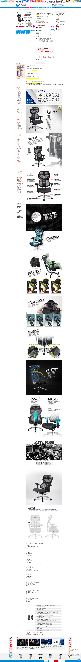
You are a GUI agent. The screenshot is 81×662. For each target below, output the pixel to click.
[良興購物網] (19, 6)
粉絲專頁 (20, 2)
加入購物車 (42, 51)
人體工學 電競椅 (21, 30)
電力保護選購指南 (42, 7)
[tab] (30, 63)
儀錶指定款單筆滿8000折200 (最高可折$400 (59, 7)
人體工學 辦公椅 (32, 30)
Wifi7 (60, 4)
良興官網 (17, 2)
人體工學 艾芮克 (27, 30)
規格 (52, 11)
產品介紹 (49, 11)
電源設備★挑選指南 (48, 7)
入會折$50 (51, 51)
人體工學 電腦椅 (18, 33)
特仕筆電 (56, 4)
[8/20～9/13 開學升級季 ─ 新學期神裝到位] (40, 1)
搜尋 (63, 5)
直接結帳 (47, 51)
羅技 (58, 4)
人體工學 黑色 (28, 33)
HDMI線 (62, 4)
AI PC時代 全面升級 (35, 7)
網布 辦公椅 (23, 33)
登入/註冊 (48, 2)
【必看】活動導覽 (29, 7)
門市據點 (23, 2)
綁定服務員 (51, 2)
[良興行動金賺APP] (40, 659)
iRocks (17, 30)
